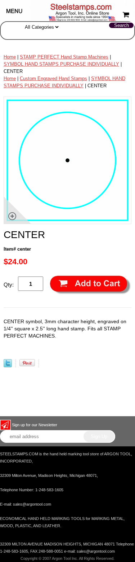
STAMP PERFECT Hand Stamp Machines (64, 57)
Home (10, 57)
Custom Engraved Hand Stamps (53, 78)
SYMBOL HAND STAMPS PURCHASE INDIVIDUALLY (61, 64)
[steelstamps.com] (67, 10)
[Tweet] (8, 365)
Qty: (9, 285)
